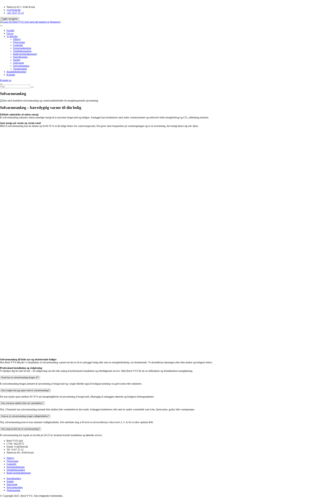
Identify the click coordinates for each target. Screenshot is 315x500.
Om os (10, 33)
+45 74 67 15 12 (15, 12)
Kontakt (11, 74)
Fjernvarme (19, 42)
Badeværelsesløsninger (25, 54)
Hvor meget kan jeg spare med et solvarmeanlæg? (25, 390)
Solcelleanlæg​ (20, 57)
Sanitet (16, 60)
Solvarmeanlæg (21, 65)
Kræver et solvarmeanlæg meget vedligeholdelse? (25, 416)
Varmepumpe (20, 68)
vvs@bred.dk (14, 10)
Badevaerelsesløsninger (19, 472)
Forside (10, 30)
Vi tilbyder (12, 36)
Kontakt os (5, 80)
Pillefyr (17, 39)
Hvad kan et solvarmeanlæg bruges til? (20, 377)
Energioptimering (22, 48)
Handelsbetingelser (16, 71)
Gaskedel (18, 45)
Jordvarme (18, 62)
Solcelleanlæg (14, 478)
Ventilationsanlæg (22, 51)
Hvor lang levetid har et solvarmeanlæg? (20, 429)
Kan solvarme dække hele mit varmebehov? (22, 403)
